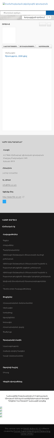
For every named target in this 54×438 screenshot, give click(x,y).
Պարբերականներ (11, 250)
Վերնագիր (8, 308)
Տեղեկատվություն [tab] (27, 46)
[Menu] (50, 2)
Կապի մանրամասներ (13, 356)
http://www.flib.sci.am (12, 197)
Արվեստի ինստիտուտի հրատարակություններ (24, 281)
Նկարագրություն (11, 346)
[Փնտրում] (50, 13)
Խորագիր (7, 322)
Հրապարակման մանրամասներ (18, 303)
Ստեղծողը (7, 312)
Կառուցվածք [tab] (44, 46)
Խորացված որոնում (34, 17)
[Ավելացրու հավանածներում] (49, 24)
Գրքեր (6, 240)
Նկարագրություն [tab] (10, 46)
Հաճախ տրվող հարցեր (14, 351)
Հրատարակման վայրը (13, 327)
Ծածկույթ (7, 332)
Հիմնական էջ (8, 226)
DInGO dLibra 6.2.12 (32, 428)
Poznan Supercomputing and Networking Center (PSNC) (32, 432)
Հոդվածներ (8, 245)
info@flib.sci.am (10, 185)
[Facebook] (4, 201)
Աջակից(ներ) (9, 317)
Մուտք (6, 372)
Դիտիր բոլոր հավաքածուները (17, 289)
